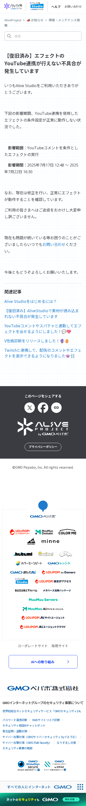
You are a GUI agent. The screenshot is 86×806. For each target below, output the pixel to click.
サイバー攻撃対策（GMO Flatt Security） (27, 742)
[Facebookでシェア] (43, 407)
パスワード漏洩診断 (14, 720)
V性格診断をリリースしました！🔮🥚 (36, 341)
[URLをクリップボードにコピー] (56, 407)
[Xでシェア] (29, 407)
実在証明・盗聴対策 (14, 731)
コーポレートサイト (33, 645)
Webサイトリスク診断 (46, 720)
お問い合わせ (73, 7)
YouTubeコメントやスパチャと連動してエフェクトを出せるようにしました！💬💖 (42, 328)
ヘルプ (56, 7)
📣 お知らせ (35, 20)
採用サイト (60, 645)
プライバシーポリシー (43, 447)
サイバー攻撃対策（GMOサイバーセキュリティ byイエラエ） (40, 737)
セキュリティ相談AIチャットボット (24, 725)
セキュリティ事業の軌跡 (17, 748)
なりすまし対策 (66, 742)
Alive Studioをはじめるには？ (30, 301)
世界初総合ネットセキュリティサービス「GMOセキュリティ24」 (42, 711)
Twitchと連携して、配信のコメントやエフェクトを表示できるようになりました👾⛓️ (42, 353)
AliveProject (12, 20)
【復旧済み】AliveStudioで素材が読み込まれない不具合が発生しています (41, 313)
